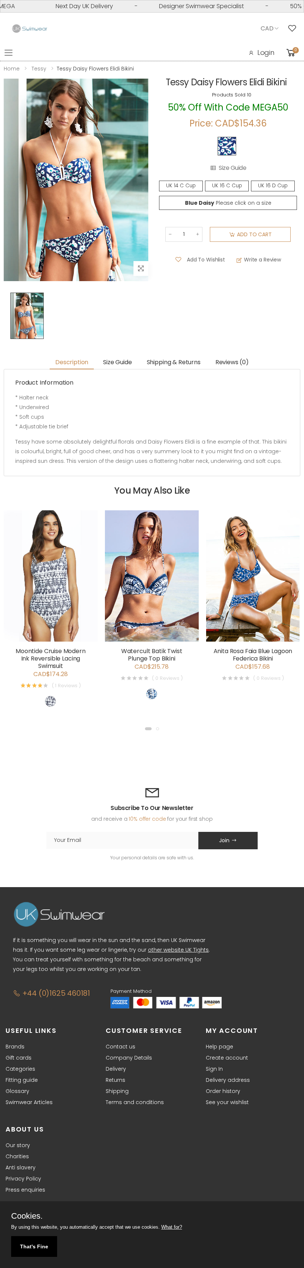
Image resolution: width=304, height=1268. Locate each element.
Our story (18, 1145)
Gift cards (19, 1057)
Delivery (116, 1069)
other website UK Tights (178, 950)
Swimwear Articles (29, 1102)
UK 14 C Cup (181, 185)
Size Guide (232, 168)
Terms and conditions (135, 1102)
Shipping (117, 1091)
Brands (15, 1046)
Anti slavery (21, 1167)
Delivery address (228, 1080)
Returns (115, 1080)
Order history (223, 1091)
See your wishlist (227, 1102)
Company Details (129, 1057)
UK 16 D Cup (273, 185)
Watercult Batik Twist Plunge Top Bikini (151, 655)
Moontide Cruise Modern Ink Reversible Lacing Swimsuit (50, 658)
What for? (171, 1227)
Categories (20, 1069)
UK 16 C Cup (227, 185)
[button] (148, 728)
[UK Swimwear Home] (30, 28)
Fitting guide (22, 1080)
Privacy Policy (23, 1178)
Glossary (17, 1091)
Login (265, 52)
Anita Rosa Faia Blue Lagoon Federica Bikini (253, 655)
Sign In (214, 1069)
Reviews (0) (232, 362)
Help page (219, 1046)
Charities (17, 1156)
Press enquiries (25, 1189)
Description (71, 362)
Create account (227, 1057)
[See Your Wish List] (294, 28)
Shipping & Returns (174, 362)
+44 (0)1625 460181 (55, 993)
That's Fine (34, 1246)
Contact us (120, 1046)
